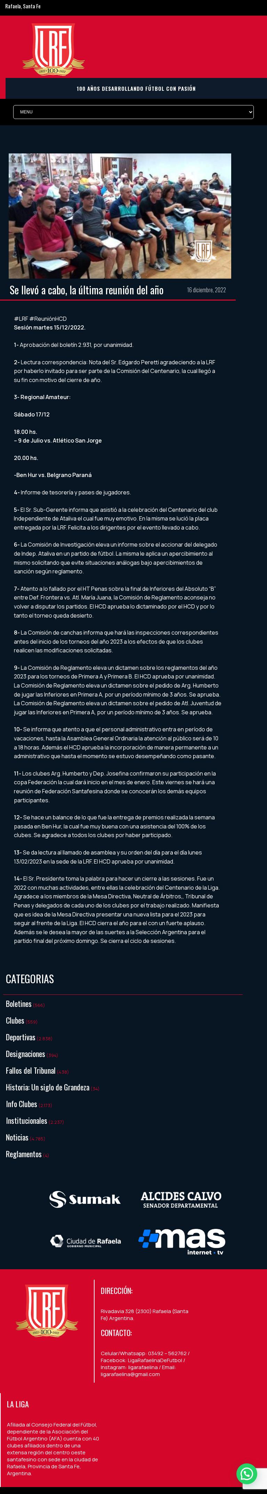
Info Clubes (21, 1103)
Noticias (17, 1137)
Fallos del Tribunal (31, 1070)
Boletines (19, 1003)
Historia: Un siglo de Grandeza (47, 1086)
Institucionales (26, 1120)
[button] (246, 1473)
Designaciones (25, 1053)
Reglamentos (24, 1153)
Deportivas (20, 1036)
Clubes (15, 1020)
